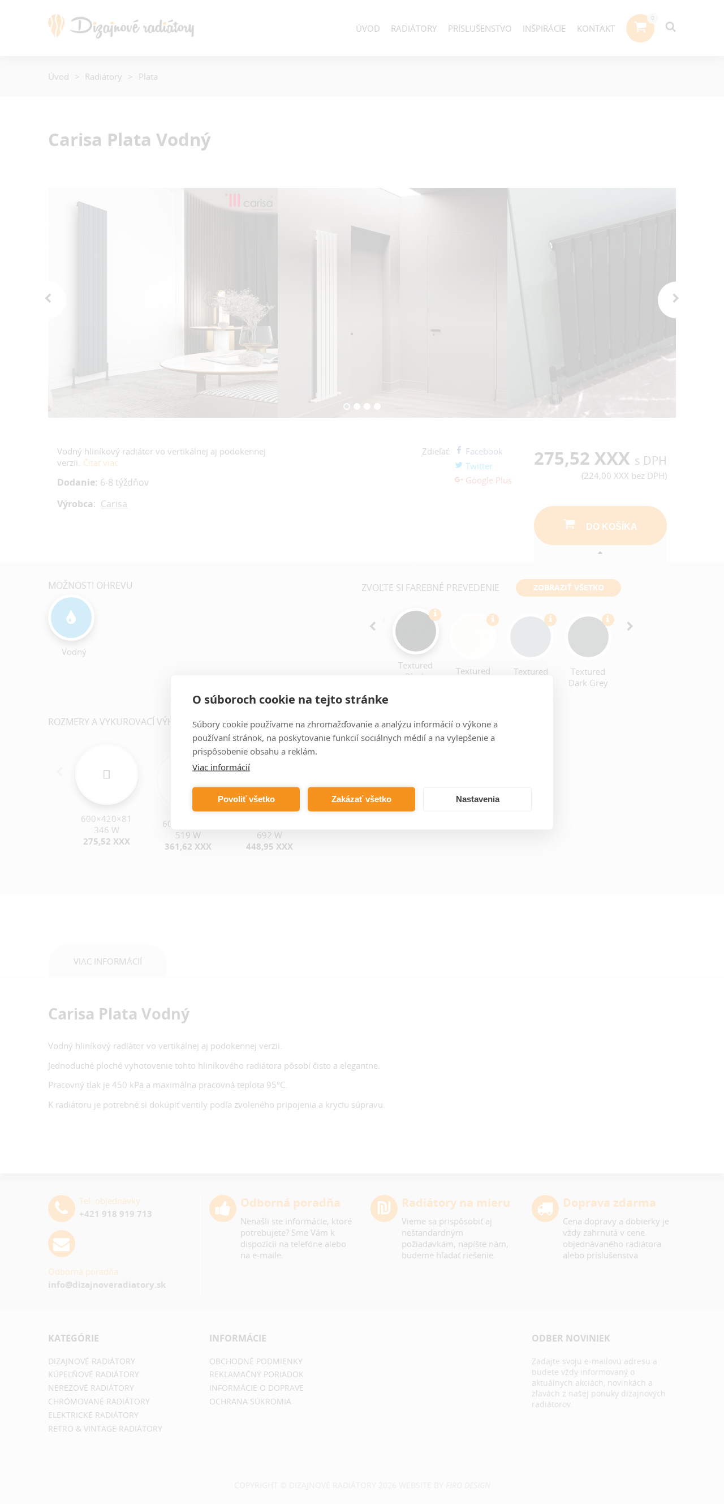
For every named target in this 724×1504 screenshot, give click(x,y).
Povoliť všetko (246, 799)
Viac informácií (221, 766)
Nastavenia (477, 799)
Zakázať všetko (361, 799)
